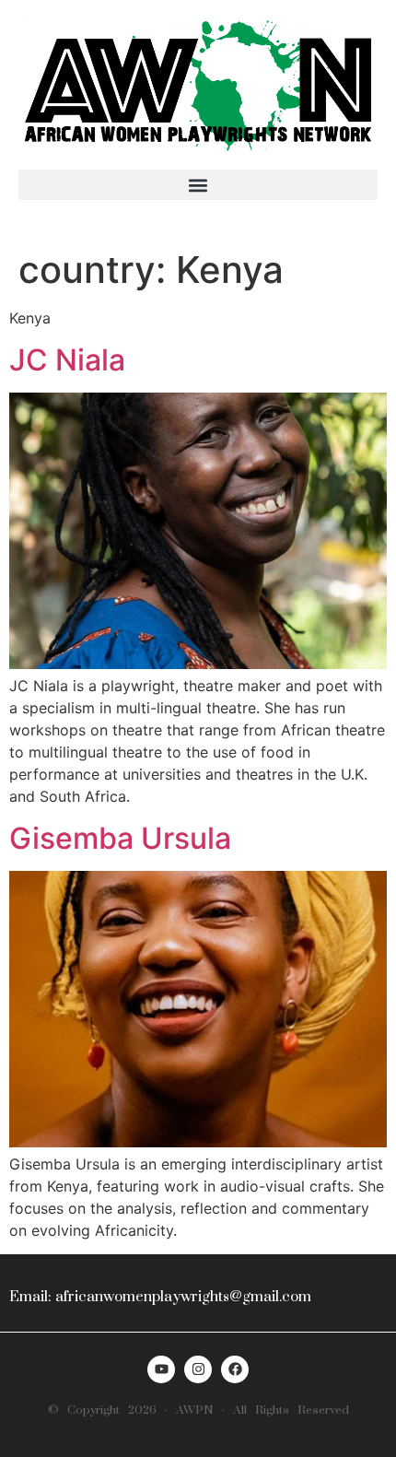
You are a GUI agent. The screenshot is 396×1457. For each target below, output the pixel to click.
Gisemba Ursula (120, 838)
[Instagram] (198, 1369)
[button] (198, 185)
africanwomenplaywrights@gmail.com (183, 1296)
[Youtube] (161, 1369)
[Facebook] (235, 1369)
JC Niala (67, 360)
